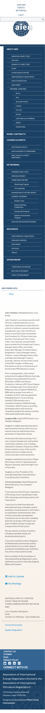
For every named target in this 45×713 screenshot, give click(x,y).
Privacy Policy (11, 660)
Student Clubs (19, 201)
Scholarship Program (21, 211)
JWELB (14, 252)
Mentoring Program (21, 184)
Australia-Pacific (22, 102)
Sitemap (7, 654)
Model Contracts (16, 134)
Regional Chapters (18, 89)
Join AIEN (21, 5)
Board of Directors (21, 64)
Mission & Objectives (21, 56)
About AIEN (12, 49)
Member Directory (20, 172)
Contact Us (9, 651)
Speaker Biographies (13, 630)
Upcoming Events (19, 147)
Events (21, 8)
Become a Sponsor (20, 271)
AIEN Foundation (19, 81)
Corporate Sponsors (21, 267)
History (15, 60)
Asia (17, 97)
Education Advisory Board (24, 222)
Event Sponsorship (20, 275)
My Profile (21, 10)
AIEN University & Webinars (23, 151)
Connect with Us (15, 667)
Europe (18, 114)
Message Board (18, 176)
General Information (13, 625)
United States (20, 127)
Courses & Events (16, 140)
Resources (12, 229)
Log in (21, 15)
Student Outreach (19, 197)
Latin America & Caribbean (25, 118)
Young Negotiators (20, 73)
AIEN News (16, 85)
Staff (14, 69)
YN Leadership (19, 188)
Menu (11, 294)
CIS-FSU (19, 110)
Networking (13, 165)
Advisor (15, 248)
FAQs (5, 657)
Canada (18, 106)
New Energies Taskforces (23, 77)
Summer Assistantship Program (22, 216)
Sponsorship (13, 260)
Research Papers (19, 240)
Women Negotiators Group (24, 193)
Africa (18, 93)
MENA (18, 123)
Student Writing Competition (20, 206)
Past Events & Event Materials (20, 156)
